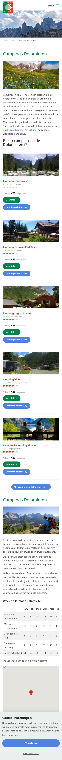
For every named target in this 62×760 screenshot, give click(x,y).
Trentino (19, 129)
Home (5, 41)
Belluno (33, 129)
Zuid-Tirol (8, 129)
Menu (51, 5)
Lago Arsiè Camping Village (19, 445)
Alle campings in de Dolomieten (29, 487)
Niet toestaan (31, 753)
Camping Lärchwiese (15, 181)
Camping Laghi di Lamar (18, 313)
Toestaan (31, 743)
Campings (13, 41)
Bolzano (46, 543)
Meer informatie (11, 734)
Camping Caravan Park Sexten (21, 247)
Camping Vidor (12, 379)
